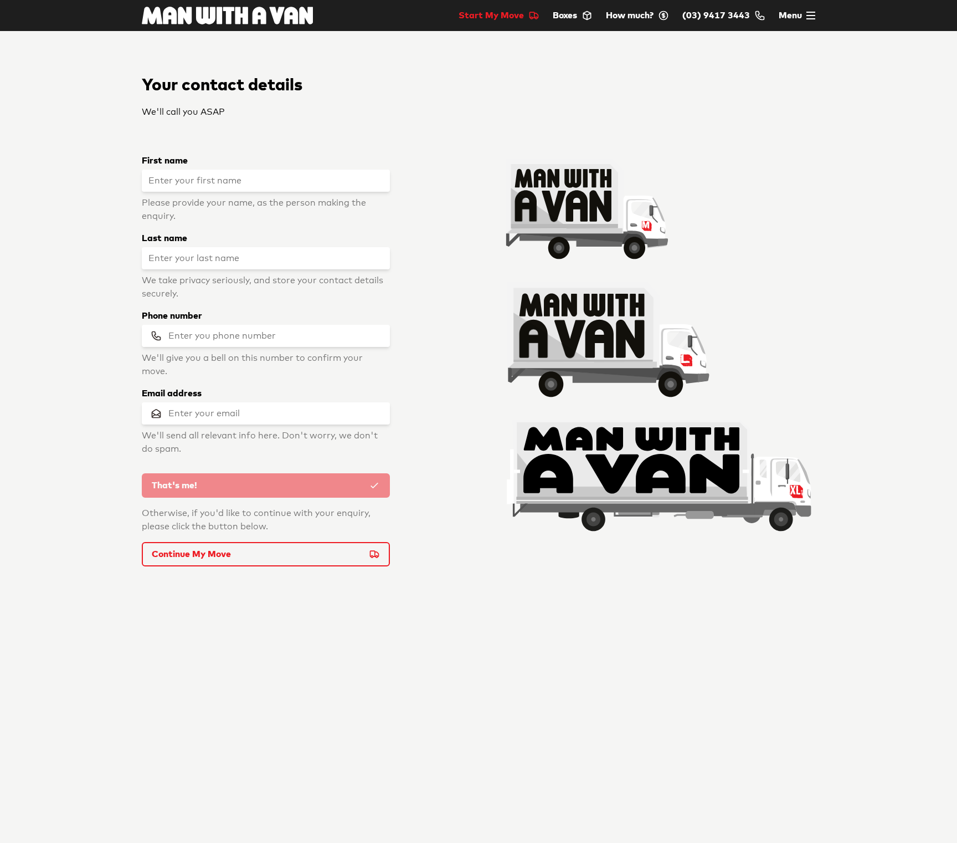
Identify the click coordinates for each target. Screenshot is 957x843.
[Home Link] (227, 15)
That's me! (174, 485)
